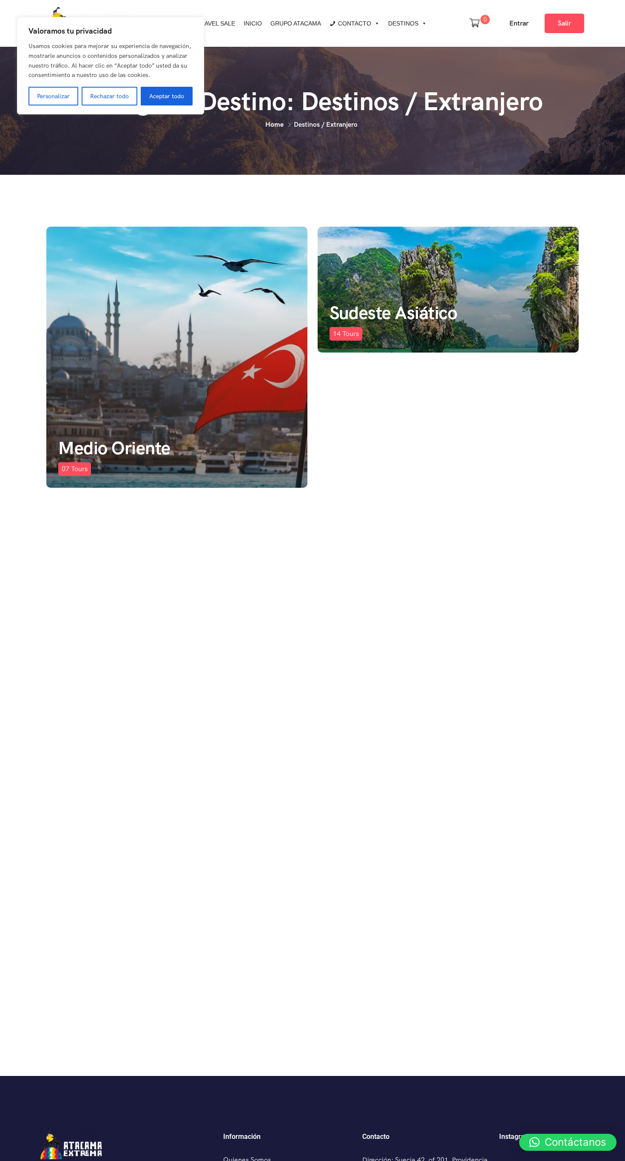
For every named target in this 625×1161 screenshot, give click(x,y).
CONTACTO (354, 23)
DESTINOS (403, 23)
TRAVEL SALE (215, 23)
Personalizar (53, 96)
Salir (564, 23)
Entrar (518, 23)
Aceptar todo (166, 96)
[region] (110, 65)
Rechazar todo (109, 96)
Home (274, 124)
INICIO (253, 23)
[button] (567, 1142)
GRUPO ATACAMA (295, 23)
